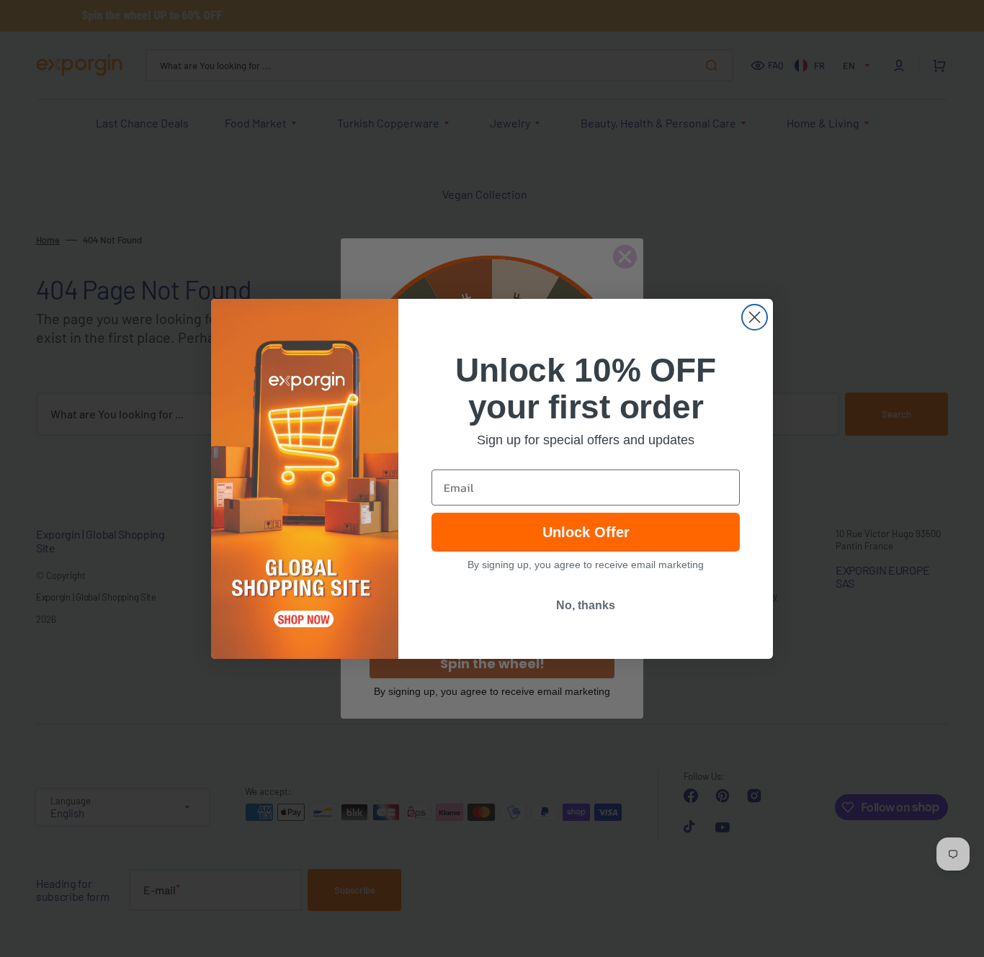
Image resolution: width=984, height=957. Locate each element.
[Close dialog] (754, 317)
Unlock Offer (586, 532)
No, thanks (585, 605)
